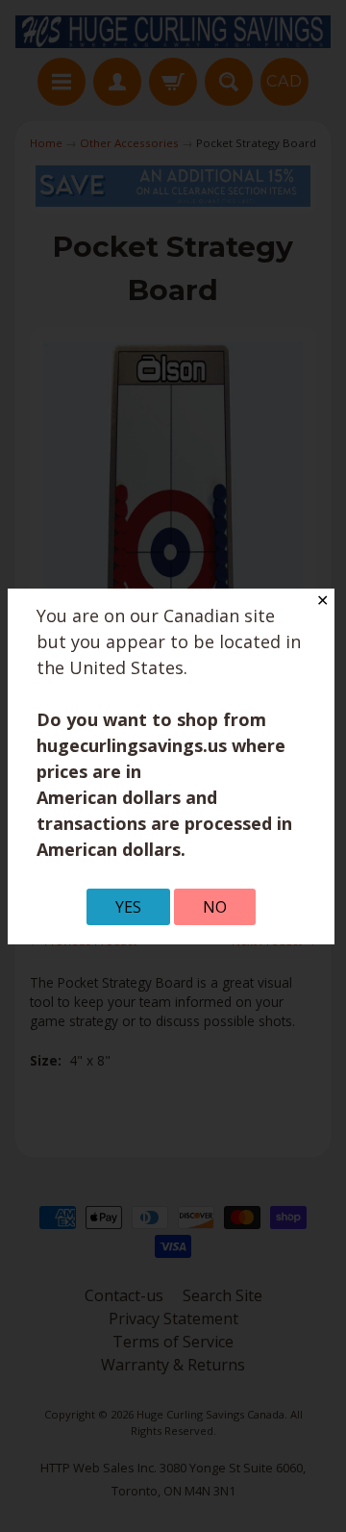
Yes (128, 906)
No (215, 906)
